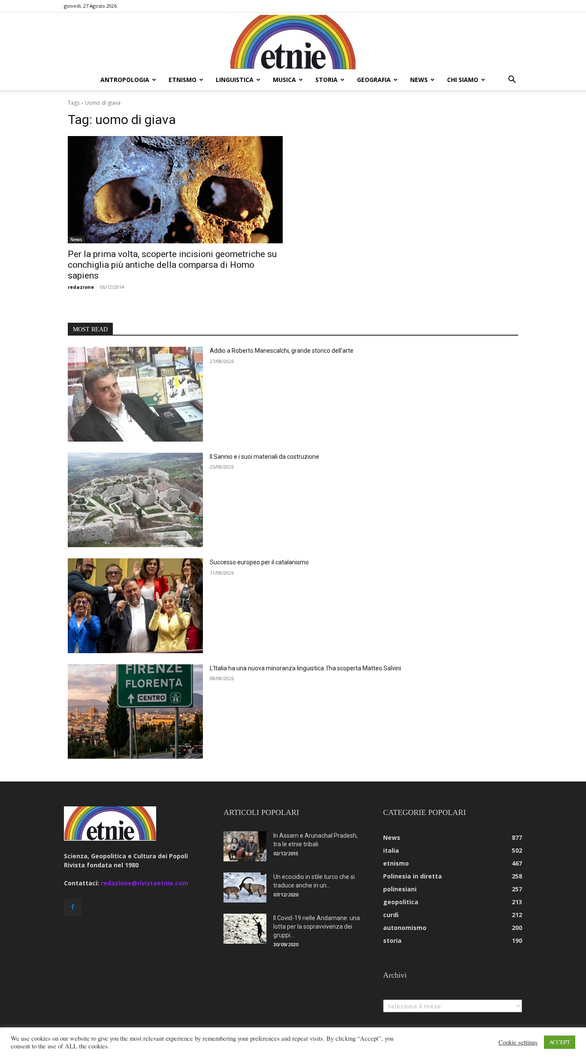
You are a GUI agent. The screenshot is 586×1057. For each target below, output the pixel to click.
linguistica (235, 80)
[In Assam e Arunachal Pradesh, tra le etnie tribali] (245, 846)
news (419, 80)
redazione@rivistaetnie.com (144, 883)
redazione (81, 287)
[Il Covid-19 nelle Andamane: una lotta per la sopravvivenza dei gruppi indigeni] (245, 929)
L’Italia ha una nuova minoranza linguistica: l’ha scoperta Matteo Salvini (305, 668)
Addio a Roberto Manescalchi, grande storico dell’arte (281, 350)
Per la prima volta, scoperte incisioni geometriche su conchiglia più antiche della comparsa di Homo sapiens (172, 265)
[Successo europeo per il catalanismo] (135, 605)
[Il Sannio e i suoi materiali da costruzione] (135, 500)
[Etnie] (293, 41)
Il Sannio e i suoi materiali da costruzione (264, 456)
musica (284, 80)
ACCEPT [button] (559, 1042)
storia (326, 80)
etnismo (182, 80)
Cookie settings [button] (518, 1042)
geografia (374, 80)
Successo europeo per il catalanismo (259, 562)
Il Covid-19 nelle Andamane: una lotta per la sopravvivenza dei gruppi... (316, 927)
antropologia (124, 80)
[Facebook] (72, 907)
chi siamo (462, 80)
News (76, 239)
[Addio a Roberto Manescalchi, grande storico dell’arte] (135, 394)
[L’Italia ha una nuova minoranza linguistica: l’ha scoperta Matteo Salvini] (135, 711)
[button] (511, 80)
